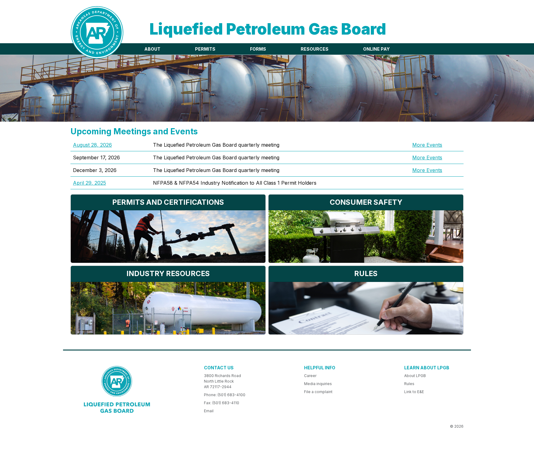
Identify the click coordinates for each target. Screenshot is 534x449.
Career (310, 375)
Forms (258, 49)
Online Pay (376, 49)
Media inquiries (318, 383)
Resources (314, 49)
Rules (409, 383)
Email (209, 411)
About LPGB (415, 375)
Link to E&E (414, 391)
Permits (205, 49)
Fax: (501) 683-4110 (221, 403)
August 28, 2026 (92, 145)
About (152, 49)
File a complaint (318, 391)
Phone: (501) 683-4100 (224, 394)
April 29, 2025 (89, 183)
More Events (427, 145)
